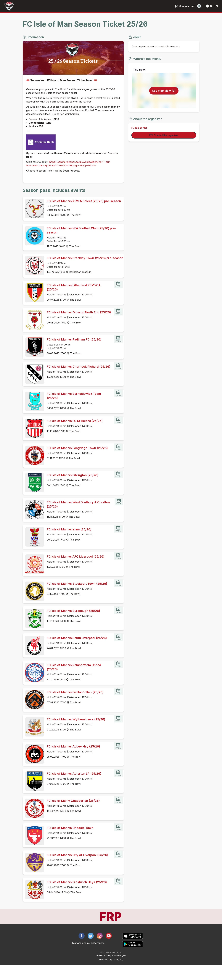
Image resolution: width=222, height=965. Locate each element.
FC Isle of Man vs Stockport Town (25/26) (77, 583)
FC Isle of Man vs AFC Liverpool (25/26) (75, 556)
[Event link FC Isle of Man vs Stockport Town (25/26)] (33, 591)
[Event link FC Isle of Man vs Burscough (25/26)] (33, 618)
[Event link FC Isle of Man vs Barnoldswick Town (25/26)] (33, 401)
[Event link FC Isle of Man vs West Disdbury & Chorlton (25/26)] (33, 510)
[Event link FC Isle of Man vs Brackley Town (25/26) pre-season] (33, 266)
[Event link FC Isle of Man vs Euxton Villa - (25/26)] (33, 700)
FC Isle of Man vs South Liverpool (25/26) (77, 638)
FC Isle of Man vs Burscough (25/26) (73, 611)
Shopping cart (189, 6)
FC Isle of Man (139, 127)
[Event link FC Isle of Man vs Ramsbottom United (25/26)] (33, 673)
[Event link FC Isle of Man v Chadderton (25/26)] (33, 808)
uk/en (214, 6)
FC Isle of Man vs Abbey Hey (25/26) (73, 746)
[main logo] (9, 6)
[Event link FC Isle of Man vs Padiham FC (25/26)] (33, 347)
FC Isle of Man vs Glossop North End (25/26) (79, 312)
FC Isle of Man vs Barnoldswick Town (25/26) (74, 396)
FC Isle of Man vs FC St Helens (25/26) (75, 421)
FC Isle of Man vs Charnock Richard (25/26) (78, 366)
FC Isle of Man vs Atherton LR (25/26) (74, 773)
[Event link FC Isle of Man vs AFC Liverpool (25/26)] (33, 564)
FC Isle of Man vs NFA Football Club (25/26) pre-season (81, 230)
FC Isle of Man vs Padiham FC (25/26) (74, 339)
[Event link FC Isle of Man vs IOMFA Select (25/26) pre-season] (33, 209)
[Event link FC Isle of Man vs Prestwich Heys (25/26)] (33, 890)
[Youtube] (109, 936)
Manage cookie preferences (88, 943)
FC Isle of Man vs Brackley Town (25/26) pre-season (85, 258)
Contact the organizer (166, 135)
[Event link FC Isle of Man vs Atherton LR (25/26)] (33, 781)
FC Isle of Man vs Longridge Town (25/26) (77, 448)
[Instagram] (100, 936)
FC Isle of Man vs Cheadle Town (70, 828)
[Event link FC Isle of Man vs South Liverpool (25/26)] (33, 645)
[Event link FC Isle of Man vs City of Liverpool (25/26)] (33, 862)
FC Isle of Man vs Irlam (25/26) (69, 529)
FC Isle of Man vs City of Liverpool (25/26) (77, 855)
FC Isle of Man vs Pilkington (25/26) (72, 475)
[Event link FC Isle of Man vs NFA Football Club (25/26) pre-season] (33, 236)
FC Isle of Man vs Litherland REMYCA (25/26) (74, 287)
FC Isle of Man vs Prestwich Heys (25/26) (77, 882)
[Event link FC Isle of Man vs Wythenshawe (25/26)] (33, 727)
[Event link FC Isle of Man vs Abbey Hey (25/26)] (33, 754)
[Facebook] (82, 936)
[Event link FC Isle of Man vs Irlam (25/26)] (33, 537)
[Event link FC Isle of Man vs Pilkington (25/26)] (33, 483)
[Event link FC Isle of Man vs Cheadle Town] (33, 835)
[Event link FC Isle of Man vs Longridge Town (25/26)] (33, 455)
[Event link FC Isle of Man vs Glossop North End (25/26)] (33, 320)
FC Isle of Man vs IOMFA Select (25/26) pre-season (84, 201)
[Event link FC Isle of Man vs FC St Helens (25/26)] (33, 428)
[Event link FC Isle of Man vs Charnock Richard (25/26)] (33, 374)
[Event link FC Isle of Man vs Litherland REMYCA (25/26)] (33, 293)
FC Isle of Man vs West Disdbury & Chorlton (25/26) (78, 504)
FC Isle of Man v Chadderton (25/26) (73, 801)
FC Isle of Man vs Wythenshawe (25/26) (76, 719)
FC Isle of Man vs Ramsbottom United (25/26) (74, 667)
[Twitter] (91, 936)
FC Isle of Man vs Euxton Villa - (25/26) (75, 692)
